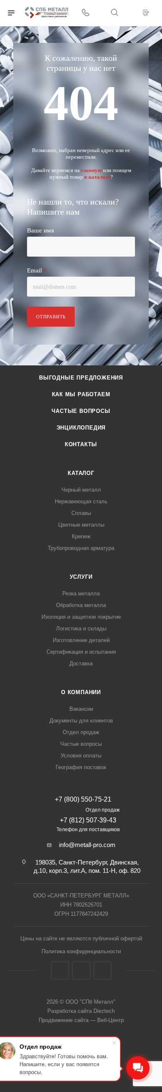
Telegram (81, 971)
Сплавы (81, 513)
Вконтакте (60, 971)
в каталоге (97, 177)
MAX (102, 971)
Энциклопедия (81, 428)
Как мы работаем (81, 394)
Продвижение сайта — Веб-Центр (81, 1020)
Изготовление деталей (81, 640)
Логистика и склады (81, 628)
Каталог (81, 473)
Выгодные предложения (81, 378)
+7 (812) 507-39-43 (88, 820)
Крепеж (81, 536)
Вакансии (81, 709)
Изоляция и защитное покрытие (81, 617)
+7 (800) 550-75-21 (83, 799)
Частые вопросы (81, 411)
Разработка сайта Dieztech (81, 1011)
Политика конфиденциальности (81, 951)
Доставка (81, 663)
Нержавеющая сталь (81, 501)
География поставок (81, 767)
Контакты (81, 444)
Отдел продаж (81, 732)
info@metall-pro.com (87, 844)
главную (91, 170)
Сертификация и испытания (81, 652)
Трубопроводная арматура (81, 548)
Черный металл (81, 490)
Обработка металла (81, 605)
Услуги (81, 577)
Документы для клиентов (81, 720)
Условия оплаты (81, 755)
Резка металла (81, 593)
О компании (81, 692)
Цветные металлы (81, 525)
